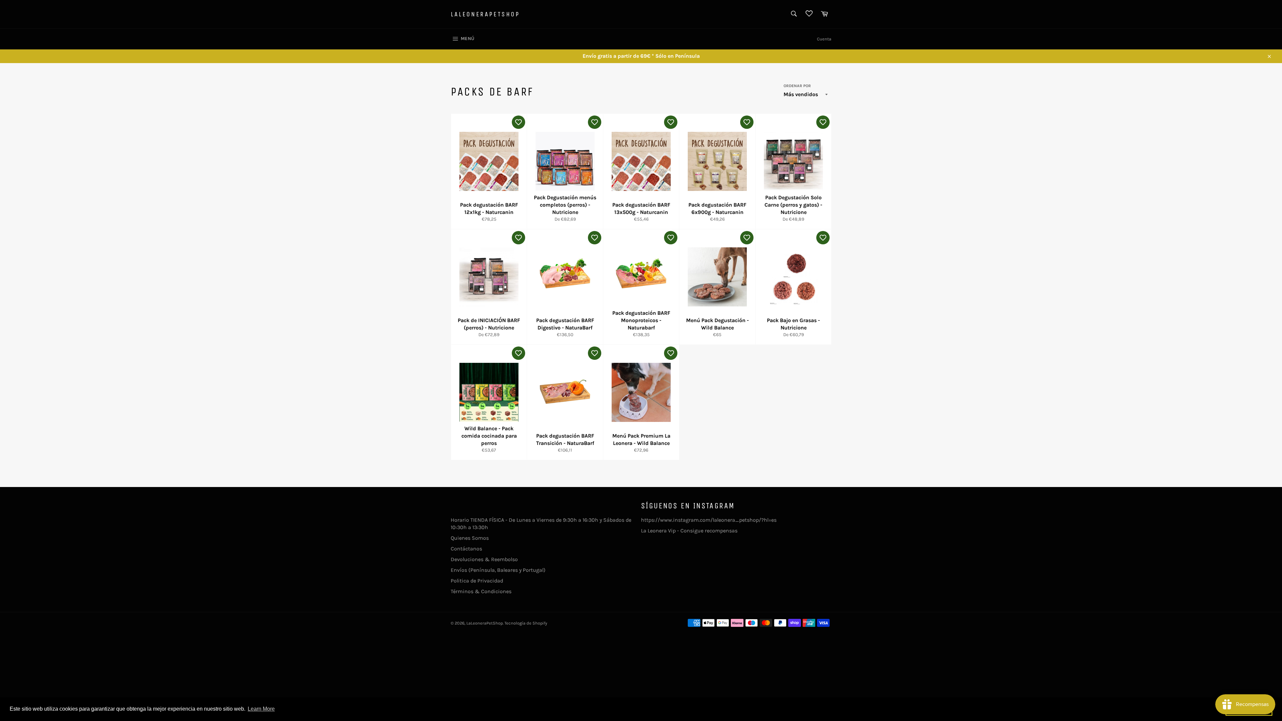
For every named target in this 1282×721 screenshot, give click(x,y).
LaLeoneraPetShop (485, 14)
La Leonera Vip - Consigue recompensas (689, 530)
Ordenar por (797, 85)
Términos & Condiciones (481, 591)
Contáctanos (466, 548)
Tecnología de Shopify (525, 623)
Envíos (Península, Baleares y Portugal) (498, 570)
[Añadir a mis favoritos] (518, 122)
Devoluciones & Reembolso (484, 559)
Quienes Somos (470, 538)
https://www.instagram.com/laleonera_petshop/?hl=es (709, 520)
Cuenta (824, 38)
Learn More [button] (261, 709)
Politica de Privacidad (477, 580)
